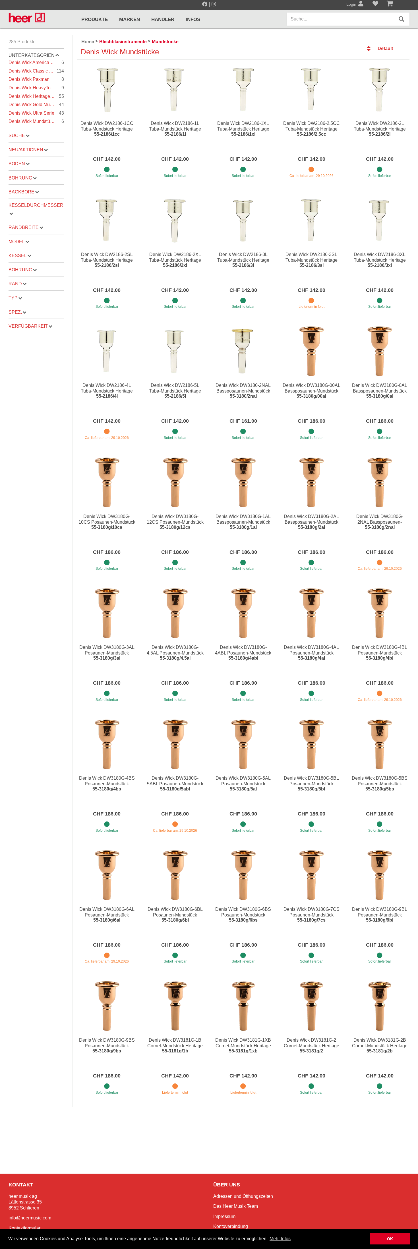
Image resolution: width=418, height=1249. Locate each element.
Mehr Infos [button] (280, 1238)
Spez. (15, 312)
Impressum (224, 1216)
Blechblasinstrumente (123, 41)
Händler (162, 19)
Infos (193, 19)
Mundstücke (165, 41)
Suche (17, 135)
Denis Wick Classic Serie (36, 71)
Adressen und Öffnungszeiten (243, 1196)
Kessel (18, 255)
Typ (13, 298)
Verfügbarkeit (28, 326)
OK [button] (390, 1238)
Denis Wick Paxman (36, 79)
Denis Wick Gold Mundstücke (36, 104)
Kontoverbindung (230, 1226)
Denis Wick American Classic (36, 62)
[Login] (360, 4)
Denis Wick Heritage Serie (36, 96)
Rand (15, 283)
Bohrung (20, 178)
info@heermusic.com (30, 1217)
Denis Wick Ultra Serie (36, 113)
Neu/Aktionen (26, 149)
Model (17, 241)
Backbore (21, 191)
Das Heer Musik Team (235, 1206)
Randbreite (24, 227)
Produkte (94, 19)
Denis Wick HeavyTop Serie (36, 87)
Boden (17, 163)
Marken (129, 19)
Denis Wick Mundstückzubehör (36, 121)
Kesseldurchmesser (36, 205)
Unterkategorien (32, 55)
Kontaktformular (24, 1228)
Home (87, 41)
